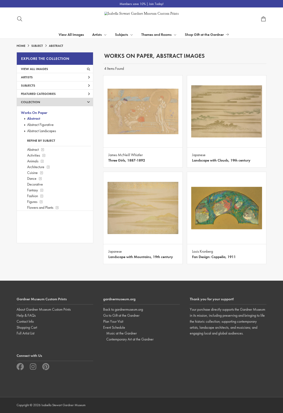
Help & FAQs (26, 315)
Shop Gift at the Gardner (204, 34)
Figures (32, 201)
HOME (21, 46)
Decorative (35, 184)
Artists (27, 77)
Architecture (35, 166)
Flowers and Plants (40, 207)
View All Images (71, 34)
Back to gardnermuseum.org (123, 309)
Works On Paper (34, 112)
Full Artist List (25, 333)
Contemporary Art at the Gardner (130, 339)
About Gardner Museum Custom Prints (44, 309)
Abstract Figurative (40, 124)
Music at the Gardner (121, 333)
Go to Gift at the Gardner (121, 315)
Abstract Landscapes (41, 130)
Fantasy (32, 190)
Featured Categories (38, 94)
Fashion (32, 195)
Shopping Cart (27, 327)
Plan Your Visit (113, 321)
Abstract (33, 118)
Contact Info (25, 321)
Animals (32, 161)
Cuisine (32, 172)
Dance (31, 178)
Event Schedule (114, 327)
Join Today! (156, 4)
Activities (33, 155)
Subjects (28, 85)
